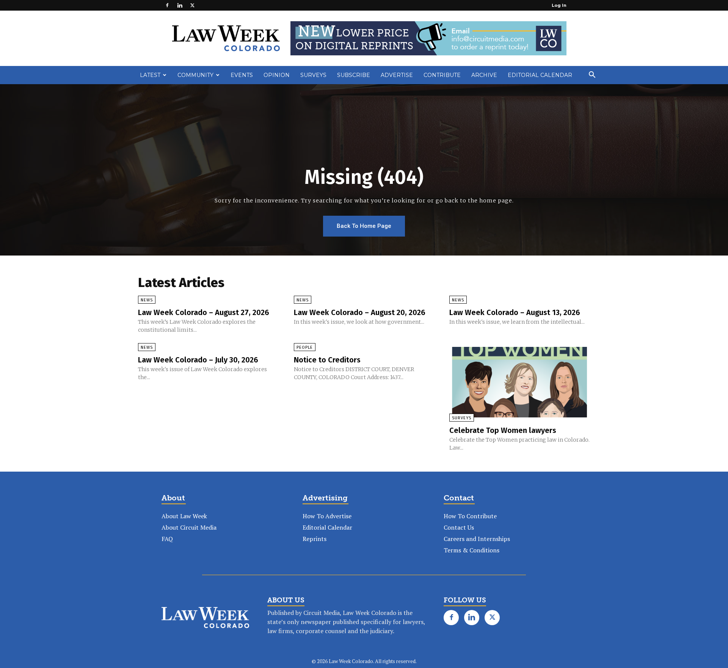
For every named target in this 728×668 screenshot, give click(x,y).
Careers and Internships (477, 539)
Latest (150, 75)
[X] (192, 5)
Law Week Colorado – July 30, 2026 (198, 359)
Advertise (397, 75)
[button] (592, 75)
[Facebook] (167, 5)
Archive (484, 75)
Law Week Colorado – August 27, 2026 (203, 312)
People (305, 347)
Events (242, 75)
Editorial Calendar (540, 75)
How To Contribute (470, 516)
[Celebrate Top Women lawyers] (519, 382)
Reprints (314, 539)
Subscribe (353, 75)
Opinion (277, 75)
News (147, 300)
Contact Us (459, 527)
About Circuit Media (189, 527)
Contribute (442, 75)
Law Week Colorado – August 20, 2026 (359, 312)
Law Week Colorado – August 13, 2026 (514, 312)
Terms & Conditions (471, 550)
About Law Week (184, 516)
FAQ (167, 539)
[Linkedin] (179, 5)
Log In (559, 5)
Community (195, 75)
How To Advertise (327, 516)
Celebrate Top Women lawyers (502, 430)
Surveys (313, 75)
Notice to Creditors (327, 359)
